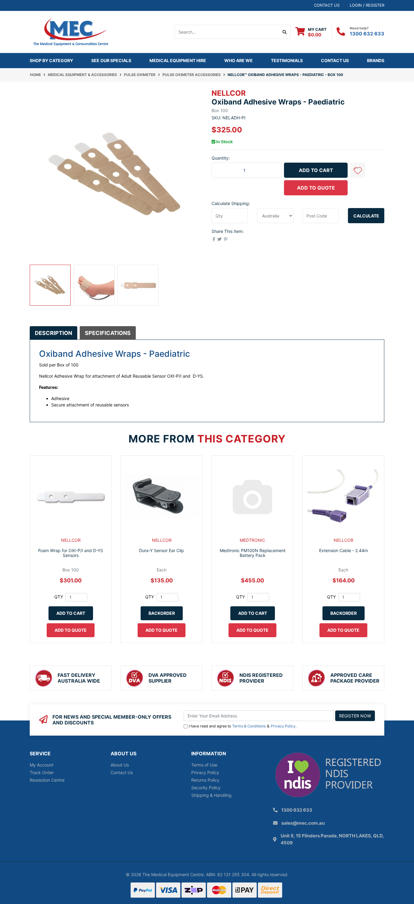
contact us (326, 5)
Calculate (366, 215)
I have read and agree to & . (242, 726)
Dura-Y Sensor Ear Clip (161, 550)
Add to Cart (316, 170)
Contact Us (335, 60)
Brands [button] (375, 60)
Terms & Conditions (249, 726)
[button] (357, 170)
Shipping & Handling (211, 795)
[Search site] (285, 32)
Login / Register (367, 5)
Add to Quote (316, 188)
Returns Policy (205, 780)
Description (53, 333)
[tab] (53, 332)
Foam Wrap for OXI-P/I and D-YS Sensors (70, 553)
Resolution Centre (47, 780)
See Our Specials (111, 60)
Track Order (42, 772)
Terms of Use (204, 764)
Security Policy (206, 787)
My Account (41, 764)
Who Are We (238, 60)
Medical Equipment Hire (177, 60)
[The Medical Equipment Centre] (71, 31)
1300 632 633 (367, 34)
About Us (120, 764)
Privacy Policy (283, 726)
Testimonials (287, 60)
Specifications (108, 333)
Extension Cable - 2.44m (343, 550)
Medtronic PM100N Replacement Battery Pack (252, 553)
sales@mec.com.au (303, 823)
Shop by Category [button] (51, 60)
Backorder (162, 613)
